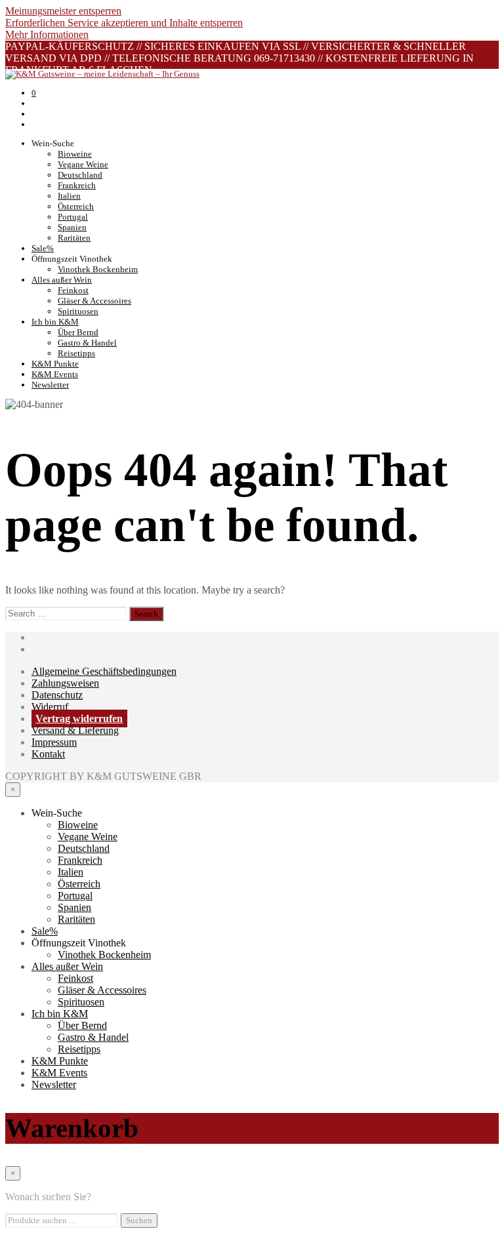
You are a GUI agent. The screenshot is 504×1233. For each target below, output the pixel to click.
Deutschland (80, 175)
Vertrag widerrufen (79, 718)
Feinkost (73, 290)
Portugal (73, 217)
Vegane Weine (83, 164)
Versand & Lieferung (75, 730)
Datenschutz (57, 694)
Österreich (76, 206)
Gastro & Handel (87, 343)
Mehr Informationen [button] (47, 34)
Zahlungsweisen (65, 683)
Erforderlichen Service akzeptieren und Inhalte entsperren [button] (124, 22)
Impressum (54, 742)
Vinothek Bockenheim (98, 269)
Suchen (139, 1220)
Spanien (72, 227)
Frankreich (77, 185)
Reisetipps (76, 353)
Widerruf (50, 706)
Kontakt (48, 753)
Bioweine (75, 154)
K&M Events (55, 374)
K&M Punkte (55, 364)
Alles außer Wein (62, 280)
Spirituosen (78, 311)
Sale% (43, 248)
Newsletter (50, 385)
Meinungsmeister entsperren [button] (63, 10)
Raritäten (74, 238)
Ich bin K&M (55, 322)
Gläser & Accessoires (94, 301)
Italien (69, 196)
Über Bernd (78, 332)
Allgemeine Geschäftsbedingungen (104, 671)
